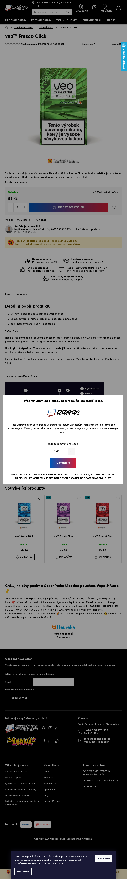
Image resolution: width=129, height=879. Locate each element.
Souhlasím (104, 858)
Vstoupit (63, 463)
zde (61, 863)
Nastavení (23, 871)
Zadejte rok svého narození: (63, 443)
